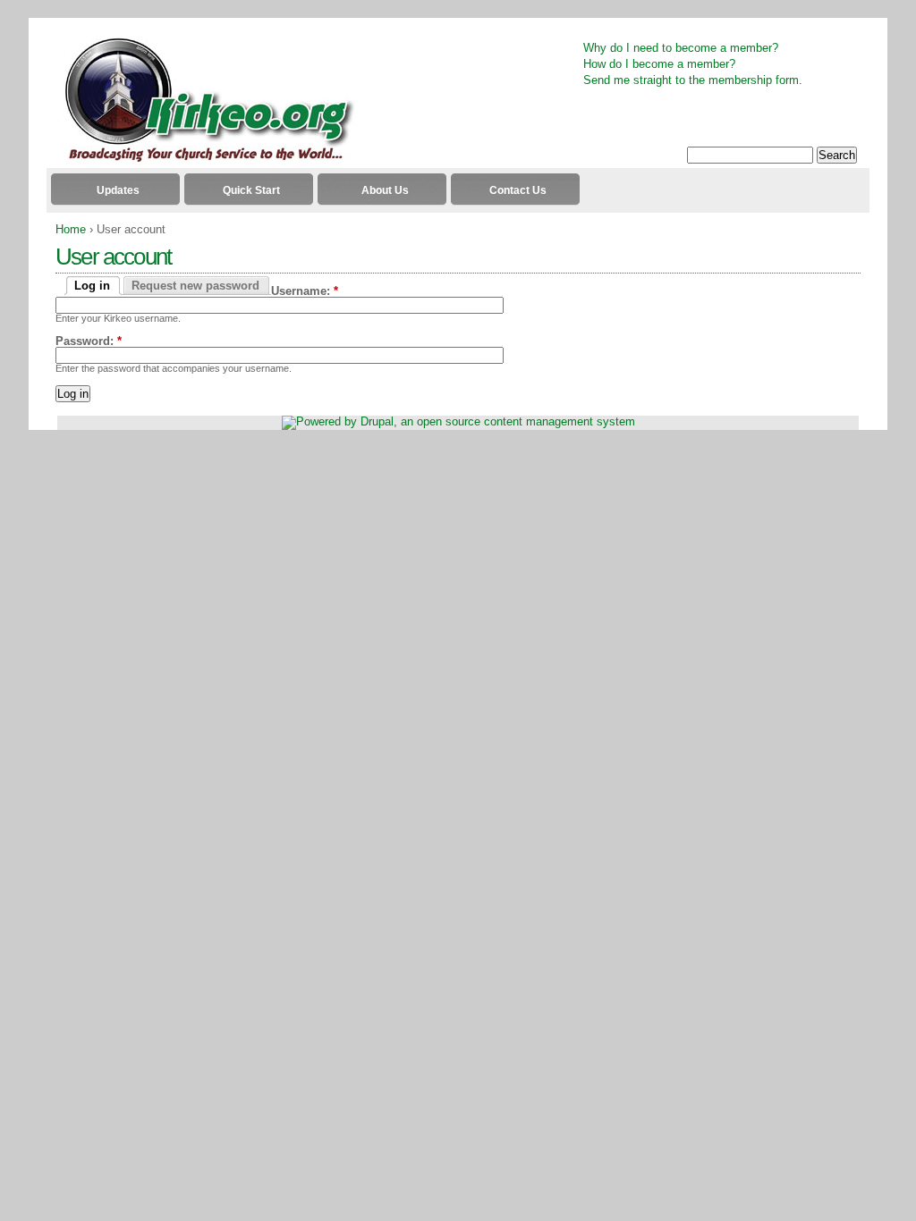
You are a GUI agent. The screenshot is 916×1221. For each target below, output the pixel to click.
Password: (88, 341)
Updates (118, 190)
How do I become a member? (659, 64)
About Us (385, 190)
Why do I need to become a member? (680, 48)
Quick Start (251, 190)
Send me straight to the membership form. (692, 80)
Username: (304, 291)
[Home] (202, 161)
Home (70, 229)
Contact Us (518, 190)
